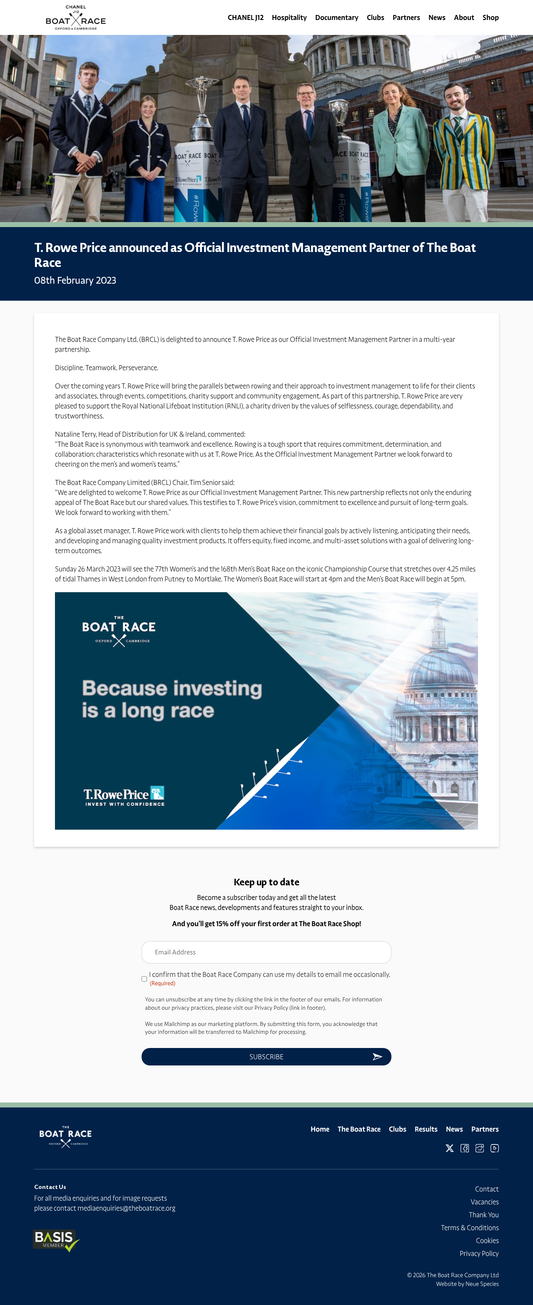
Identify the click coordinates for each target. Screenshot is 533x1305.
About (464, 17)
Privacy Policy (479, 1253)
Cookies (487, 1240)
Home (320, 1129)
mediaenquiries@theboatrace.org (126, 1208)
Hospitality (289, 17)
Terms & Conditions (470, 1227)
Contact (487, 1189)
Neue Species (482, 1284)
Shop (491, 17)
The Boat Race (359, 1129)
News (437, 17)
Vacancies (485, 1202)
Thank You (484, 1215)
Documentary (337, 17)
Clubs (375, 17)
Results (426, 1129)
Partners (406, 17)
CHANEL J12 (246, 17)
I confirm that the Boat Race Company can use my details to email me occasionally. (269, 978)
